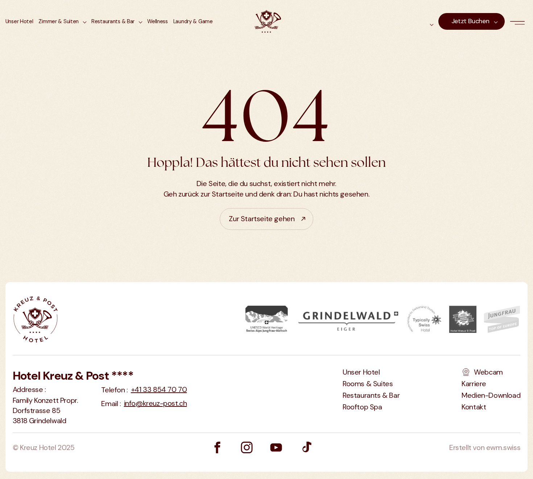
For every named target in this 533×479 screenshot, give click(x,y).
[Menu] (519, 21)
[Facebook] (217, 447)
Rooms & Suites (368, 383)
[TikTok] (306, 447)
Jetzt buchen (470, 21)
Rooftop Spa (362, 407)
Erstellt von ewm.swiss (484, 447)
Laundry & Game (193, 21)
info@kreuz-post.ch (155, 403)
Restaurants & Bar (113, 21)
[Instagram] (247, 447)
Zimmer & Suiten (58, 21)
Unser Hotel (19, 21)
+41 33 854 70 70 (159, 389)
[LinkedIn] (276, 447)
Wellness (157, 21)
